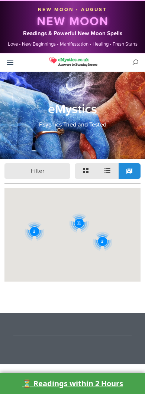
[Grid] (86, 171)
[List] (108, 171)
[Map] (130, 171)
